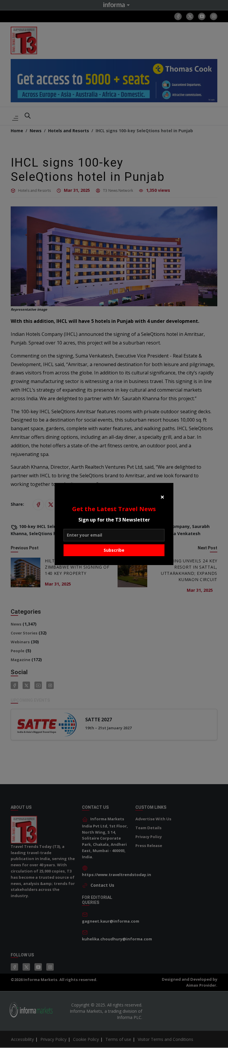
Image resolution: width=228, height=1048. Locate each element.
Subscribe (114, 550)
